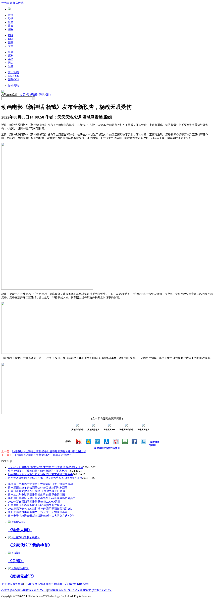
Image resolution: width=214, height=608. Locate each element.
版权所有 (74, 584)
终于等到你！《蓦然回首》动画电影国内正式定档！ (39, 470)
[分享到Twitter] (143, 441)
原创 (10, 55)
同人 (10, 62)
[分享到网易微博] (116, 441)
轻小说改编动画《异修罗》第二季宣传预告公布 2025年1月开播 (45, 477)
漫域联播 (32, 94)
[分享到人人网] (106, 441)
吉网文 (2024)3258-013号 (97, 590)
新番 (10, 22)
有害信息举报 (9, 590)
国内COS (13, 75)
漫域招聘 (51, 584)
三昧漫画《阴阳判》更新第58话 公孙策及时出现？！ (43, 454)
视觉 (10, 52)
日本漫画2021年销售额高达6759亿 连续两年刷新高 (38, 487)
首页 (22, 94)
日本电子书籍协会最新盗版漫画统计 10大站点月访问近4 (41, 515)
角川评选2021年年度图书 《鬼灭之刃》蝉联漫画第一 (39, 512)
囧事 (10, 42)
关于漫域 (6, 584)
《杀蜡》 (16, 561)
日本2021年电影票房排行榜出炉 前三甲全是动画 (36, 494)
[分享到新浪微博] (79, 441)
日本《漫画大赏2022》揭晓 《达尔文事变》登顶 (36, 491)
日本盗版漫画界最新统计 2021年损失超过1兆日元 (37, 505)
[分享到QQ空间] (88, 441)
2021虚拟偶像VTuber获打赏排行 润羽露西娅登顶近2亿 (40, 508)
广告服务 (29, 584)
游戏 (10, 29)
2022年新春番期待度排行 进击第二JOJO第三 (34, 501)
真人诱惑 (13, 72)
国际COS (13, 79)
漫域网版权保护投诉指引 (107, 448)
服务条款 (18, 584)
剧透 (10, 35)
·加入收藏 (18, 3)
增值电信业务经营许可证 (32, 590)
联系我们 (85, 584)
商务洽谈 (40, 584)
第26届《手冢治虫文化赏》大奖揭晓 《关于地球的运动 (40, 484)
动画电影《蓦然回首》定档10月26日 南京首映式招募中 (40, 474)
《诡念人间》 (20, 530)
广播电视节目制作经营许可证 (65, 590)
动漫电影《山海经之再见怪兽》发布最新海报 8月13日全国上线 (49, 451)
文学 (10, 46)
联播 (10, 15)
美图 (10, 59)
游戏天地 (13, 85)
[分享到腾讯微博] (97, 441)
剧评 (10, 38)
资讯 (10, 18)
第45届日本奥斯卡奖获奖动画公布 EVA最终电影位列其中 (42, 498)
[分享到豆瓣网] (125, 441)
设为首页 (6, 3)
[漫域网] (9, 9)
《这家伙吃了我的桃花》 (30, 545)
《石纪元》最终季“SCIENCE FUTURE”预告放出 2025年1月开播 (45, 467)
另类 (10, 66)
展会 (10, 25)
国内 (48, 94)
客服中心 (62, 584)
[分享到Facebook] (134, 441)
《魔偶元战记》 (22, 576)
